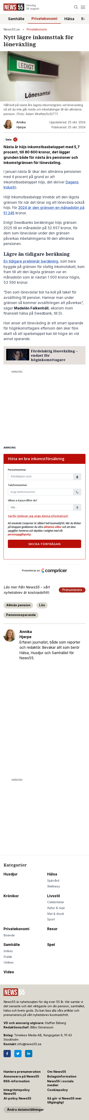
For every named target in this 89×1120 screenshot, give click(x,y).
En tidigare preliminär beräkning (31, 261)
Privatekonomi (44, 19)
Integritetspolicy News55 (17, 1092)
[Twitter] (18, 1053)
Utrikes (9, 962)
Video (9, 972)
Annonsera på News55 (21, 1076)
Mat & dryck (55, 914)
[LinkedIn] (28, 1053)
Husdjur (11, 874)
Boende (9, 935)
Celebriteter (55, 902)
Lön (42, 605)
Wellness (53, 886)
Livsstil (53, 896)
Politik (8, 957)
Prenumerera (72, 590)
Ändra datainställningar (24, 1110)
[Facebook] (7, 1053)
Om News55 (56, 1072)
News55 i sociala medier (60, 1083)
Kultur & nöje (56, 908)
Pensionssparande (21, 615)
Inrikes (8, 951)
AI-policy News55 (17, 1098)
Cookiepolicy (57, 1090)
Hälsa (69, 19)
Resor (52, 929)
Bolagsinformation (61, 1076)
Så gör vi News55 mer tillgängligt (64, 1100)
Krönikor (11, 896)
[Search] (76, 7)
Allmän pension (18, 605)
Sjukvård (53, 880)
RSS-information (17, 1081)
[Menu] (82, 7)
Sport (51, 919)
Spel (51, 945)
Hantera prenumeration (22, 1072)
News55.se (12, 29)
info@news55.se (29, 1044)
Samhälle (16, 19)
